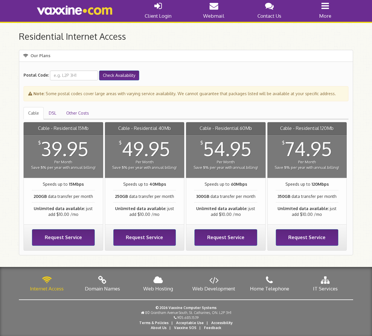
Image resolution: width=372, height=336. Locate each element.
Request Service (63, 237)
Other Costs (77, 113)
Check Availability (119, 75)
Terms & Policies (154, 323)
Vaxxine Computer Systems (193, 308)
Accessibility (222, 323)
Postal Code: (36, 75)
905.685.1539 (187, 317)
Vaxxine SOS (185, 328)
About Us (159, 328)
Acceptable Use (190, 323)
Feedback (212, 328)
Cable (33, 113)
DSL (52, 113)
